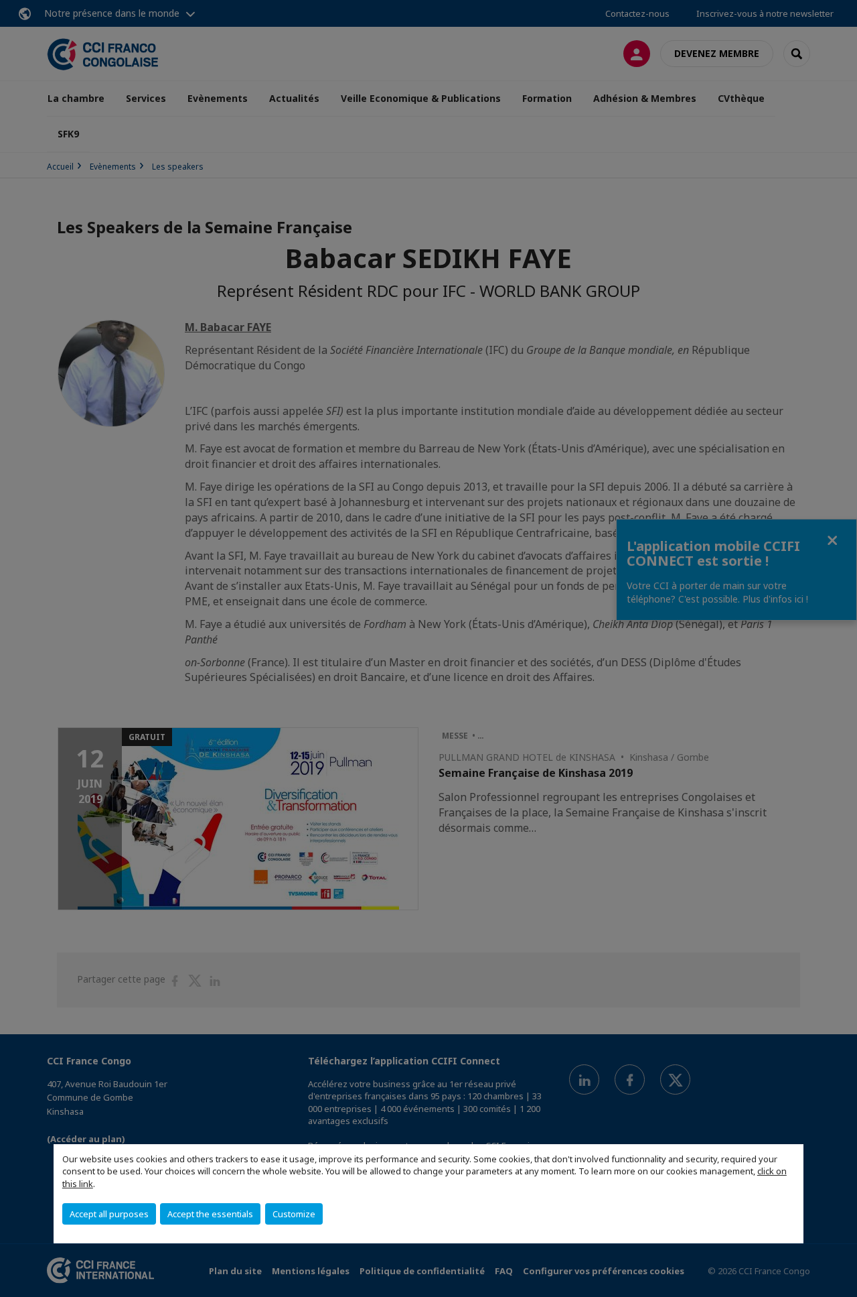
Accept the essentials (210, 1214)
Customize (293, 1214)
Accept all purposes (109, 1214)
